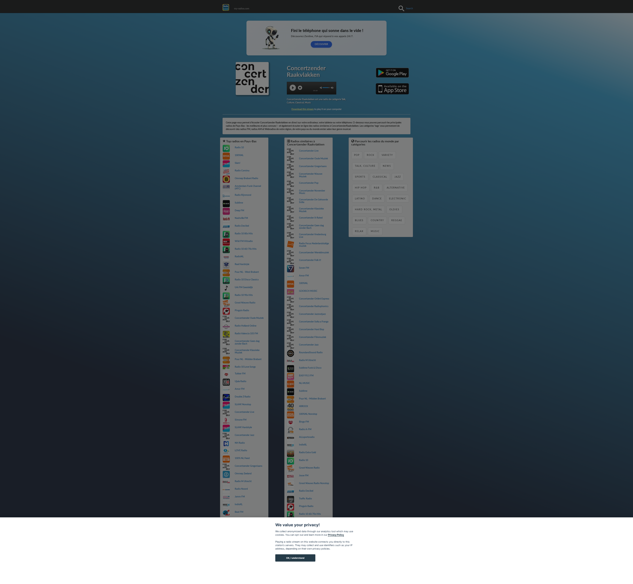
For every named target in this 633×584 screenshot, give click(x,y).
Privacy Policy (336, 534)
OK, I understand (295, 558)
